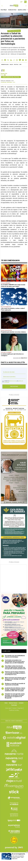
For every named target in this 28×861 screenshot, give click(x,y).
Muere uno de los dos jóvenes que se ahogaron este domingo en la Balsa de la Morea (14, 679)
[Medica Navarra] (14, 803)
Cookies (14, 708)
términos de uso (13, 380)
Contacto (21, 703)
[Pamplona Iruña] (14, 826)
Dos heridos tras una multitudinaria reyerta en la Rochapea (13, 656)
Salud (11, 64)
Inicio (6, 703)
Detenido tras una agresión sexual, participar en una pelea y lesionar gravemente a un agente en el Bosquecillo (13, 696)
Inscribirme (14, 386)
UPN (20, 64)
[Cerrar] (27, 852)
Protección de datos (14, 710)
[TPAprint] (14, 820)
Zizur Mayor (4, 9)
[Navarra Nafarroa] (14, 831)
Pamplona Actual (14, 30)
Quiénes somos (13, 703)
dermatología (5, 64)
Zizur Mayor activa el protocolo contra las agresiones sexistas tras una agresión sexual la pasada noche (14, 667)
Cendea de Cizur (12, 9)
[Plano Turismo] (14, 815)
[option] (14, 6)
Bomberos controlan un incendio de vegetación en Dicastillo (13, 684)
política (16, 64)
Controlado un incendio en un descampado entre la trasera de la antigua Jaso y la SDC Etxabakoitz (13, 662)
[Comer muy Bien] (14, 809)
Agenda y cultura (22, 9)
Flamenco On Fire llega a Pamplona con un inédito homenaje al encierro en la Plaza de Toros (13, 673)
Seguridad (20, 708)
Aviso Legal (8, 708)
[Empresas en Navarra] (14, 798)
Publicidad (14, 705)
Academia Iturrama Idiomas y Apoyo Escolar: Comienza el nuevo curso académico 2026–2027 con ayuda (13, 689)
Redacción (4, 73)
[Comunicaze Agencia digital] (14, 714)
